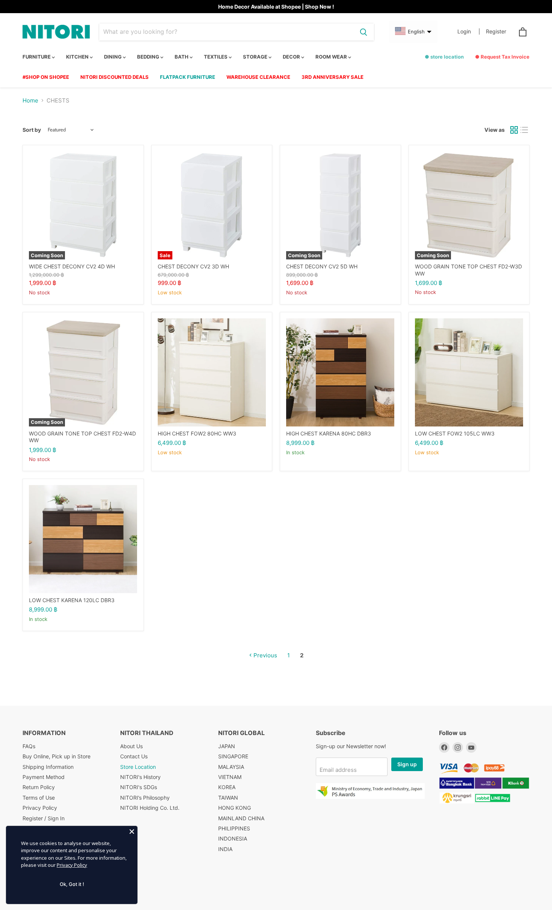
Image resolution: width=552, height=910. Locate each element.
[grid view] (514, 130)
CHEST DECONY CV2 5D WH (321, 266)
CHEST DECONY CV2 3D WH (193, 266)
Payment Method (44, 777)
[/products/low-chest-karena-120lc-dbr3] (83, 539)
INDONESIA (232, 838)
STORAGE (255, 57)
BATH (182, 57)
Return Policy (39, 787)
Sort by (32, 130)
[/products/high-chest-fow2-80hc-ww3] (212, 372)
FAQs (29, 746)
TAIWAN (228, 797)
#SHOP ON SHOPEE (46, 77)
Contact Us (134, 756)
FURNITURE (37, 57)
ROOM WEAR (331, 57)
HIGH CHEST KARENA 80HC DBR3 (328, 433)
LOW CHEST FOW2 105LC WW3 (455, 433)
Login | (468, 32)
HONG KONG (234, 808)
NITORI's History (140, 777)
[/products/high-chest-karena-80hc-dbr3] (340, 372)
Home (30, 100)
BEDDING (148, 57)
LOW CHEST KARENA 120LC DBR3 (72, 600)
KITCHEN (78, 57)
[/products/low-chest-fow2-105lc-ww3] (469, 372)
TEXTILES (216, 57)
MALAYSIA (231, 767)
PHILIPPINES (234, 828)
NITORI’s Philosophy (145, 797)
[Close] (132, 831)
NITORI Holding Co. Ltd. (149, 808)
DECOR (292, 57)
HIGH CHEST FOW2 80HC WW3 (197, 433)
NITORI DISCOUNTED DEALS (114, 77)
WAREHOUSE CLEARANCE (258, 77)
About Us (131, 746)
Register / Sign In (44, 818)
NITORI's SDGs (138, 787)
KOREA (226, 787)
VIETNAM (229, 777)
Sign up (407, 764)
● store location (444, 57)
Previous (264, 655)
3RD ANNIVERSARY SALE (332, 77)
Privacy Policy (40, 808)
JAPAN (226, 746)
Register (496, 32)
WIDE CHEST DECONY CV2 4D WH (72, 266)
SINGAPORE (233, 756)
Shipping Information (48, 767)
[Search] (363, 32)
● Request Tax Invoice (502, 57)
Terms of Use (39, 797)
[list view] (524, 130)
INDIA (225, 849)
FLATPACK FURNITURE (187, 77)
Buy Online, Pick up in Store (56, 756)
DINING (113, 57)
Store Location (138, 767)
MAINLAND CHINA (241, 818)
